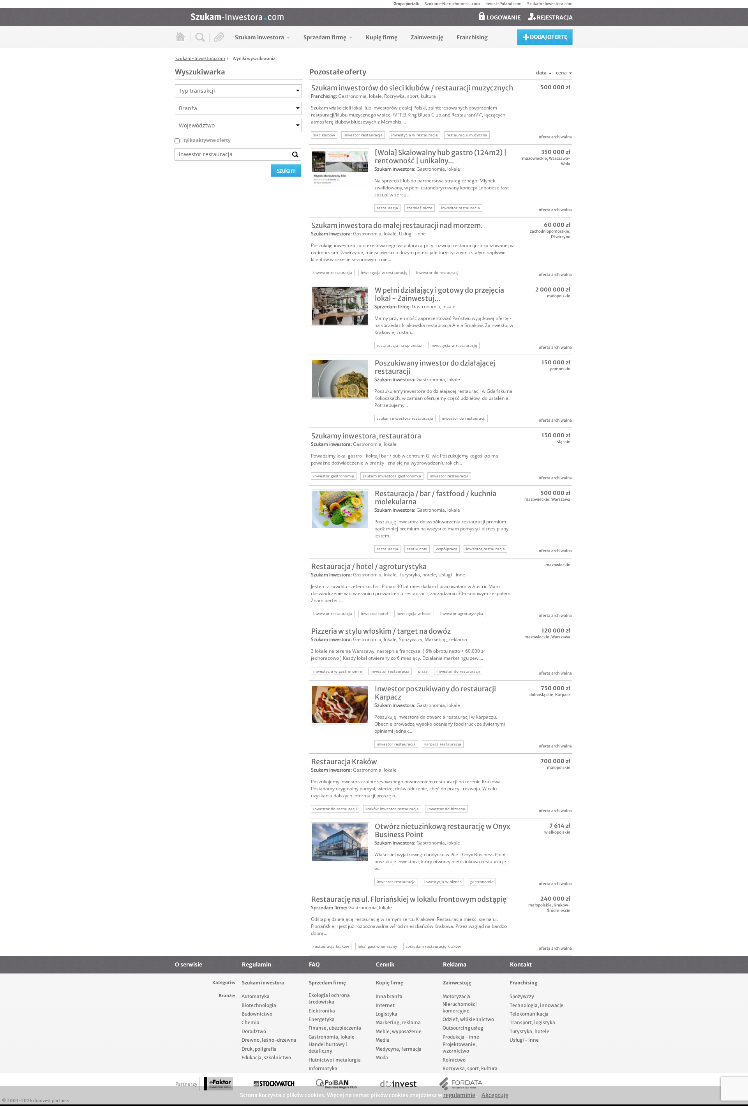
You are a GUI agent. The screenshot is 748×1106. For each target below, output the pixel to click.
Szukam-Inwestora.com (550, 3)
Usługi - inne (412, 233)
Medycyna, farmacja (399, 1049)
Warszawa (560, 499)
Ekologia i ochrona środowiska (329, 998)
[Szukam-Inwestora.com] (382, 16)
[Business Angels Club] (336, 1084)
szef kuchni (417, 548)
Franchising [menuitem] (472, 37)
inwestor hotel (374, 613)
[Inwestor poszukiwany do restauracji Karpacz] (340, 704)
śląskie (563, 441)
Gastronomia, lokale (360, 96)
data (541, 73)
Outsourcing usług (463, 1028)
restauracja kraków (331, 946)
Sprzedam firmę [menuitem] (324, 37)
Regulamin (256, 964)
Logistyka (386, 1014)
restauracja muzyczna (466, 135)
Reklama (454, 964)
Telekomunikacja (529, 1014)
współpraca (446, 548)
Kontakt (521, 964)
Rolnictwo (454, 1060)
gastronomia (482, 881)
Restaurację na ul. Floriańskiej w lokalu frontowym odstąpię (408, 899)
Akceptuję (495, 1095)
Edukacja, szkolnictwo (266, 1057)
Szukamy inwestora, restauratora (366, 435)
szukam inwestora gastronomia (392, 476)
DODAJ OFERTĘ (548, 37)
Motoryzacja (456, 996)
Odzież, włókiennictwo (468, 1019)
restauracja (387, 207)
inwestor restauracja (363, 135)
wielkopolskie (557, 832)
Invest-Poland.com (503, 3)
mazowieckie (534, 158)
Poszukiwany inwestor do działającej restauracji (435, 367)
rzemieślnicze (419, 207)
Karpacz (562, 694)
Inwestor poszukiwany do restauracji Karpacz (435, 692)
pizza (423, 671)
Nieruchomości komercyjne (460, 1007)
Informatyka (323, 1068)
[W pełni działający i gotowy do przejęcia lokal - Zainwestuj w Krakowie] (340, 306)
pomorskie (560, 368)
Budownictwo (257, 1014)
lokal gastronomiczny (377, 946)
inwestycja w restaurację (414, 135)
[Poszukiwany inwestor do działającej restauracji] (340, 379)
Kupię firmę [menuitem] (381, 37)
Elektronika (322, 1011)
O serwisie (188, 964)
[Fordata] (460, 1084)
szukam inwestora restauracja (405, 418)
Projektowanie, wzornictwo (460, 1047)
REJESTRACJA (554, 17)
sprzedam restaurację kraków (433, 946)
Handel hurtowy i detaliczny (328, 1047)
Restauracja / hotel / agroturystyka (369, 566)
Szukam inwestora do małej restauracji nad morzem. (397, 225)
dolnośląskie (541, 694)
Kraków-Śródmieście (558, 908)
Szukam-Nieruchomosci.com (452, 3)
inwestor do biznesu (446, 808)
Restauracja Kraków (344, 761)
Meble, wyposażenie (399, 1031)
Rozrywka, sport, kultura (410, 96)
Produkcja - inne (461, 1037)
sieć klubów (324, 135)
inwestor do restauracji (438, 272)
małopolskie (558, 296)
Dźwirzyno (560, 236)
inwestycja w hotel (414, 613)
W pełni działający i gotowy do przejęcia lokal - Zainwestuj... (439, 294)
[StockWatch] (273, 1084)
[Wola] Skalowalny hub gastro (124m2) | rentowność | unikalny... (441, 156)
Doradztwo (254, 1031)
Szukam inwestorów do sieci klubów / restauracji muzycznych (412, 87)
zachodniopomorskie (549, 231)
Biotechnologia (259, 1005)
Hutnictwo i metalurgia (335, 1060)
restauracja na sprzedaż (399, 345)
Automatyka (256, 996)
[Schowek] (219, 37)
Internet (385, 1005)
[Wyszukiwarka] (200, 37)
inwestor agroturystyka (461, 613)
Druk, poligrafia (259, 1049)
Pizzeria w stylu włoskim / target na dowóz (381, 631)
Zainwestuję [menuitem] (427, 37)
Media (383, 1040)
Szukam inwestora (394, 169)
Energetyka (322, 1019)
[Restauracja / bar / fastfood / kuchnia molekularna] (340, 509)
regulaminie (459, 1095)
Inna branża (389, 996)
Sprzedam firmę (391, 306)
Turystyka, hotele (417, 574)
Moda (382, 1057)
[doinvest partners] (398, 1084)
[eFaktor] (218, 1084)
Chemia (250, 1022)
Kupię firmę (389, 983)
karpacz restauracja (442, 744)
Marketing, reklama (446, 639)
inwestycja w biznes (443, 881)
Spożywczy (410, 639)
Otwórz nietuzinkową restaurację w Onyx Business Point (442, 830)
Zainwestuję (457, 983)
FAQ (314, 964)
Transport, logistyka (532, 1022)
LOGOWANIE (502, 17)
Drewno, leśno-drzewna (269, 1040)
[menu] (361, 37)
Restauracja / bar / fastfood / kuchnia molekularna (435, 497)
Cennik (385, 964)
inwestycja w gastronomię (337, 671)
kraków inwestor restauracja (392, 808)
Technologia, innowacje (536, 1005)
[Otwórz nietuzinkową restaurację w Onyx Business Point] (340, 842)
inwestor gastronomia (333, 476)
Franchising (323, 96)
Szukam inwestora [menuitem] (259, 37)
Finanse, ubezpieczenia (335, 1028)
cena (561, 73)
